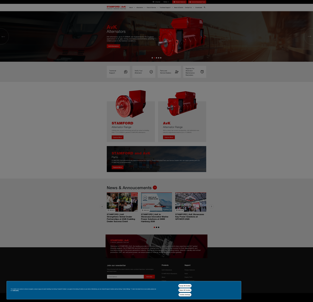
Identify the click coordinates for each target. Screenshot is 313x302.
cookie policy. (15, 290)
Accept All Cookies (185, 285)
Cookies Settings (185, 294)
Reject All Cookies (184, 290)
